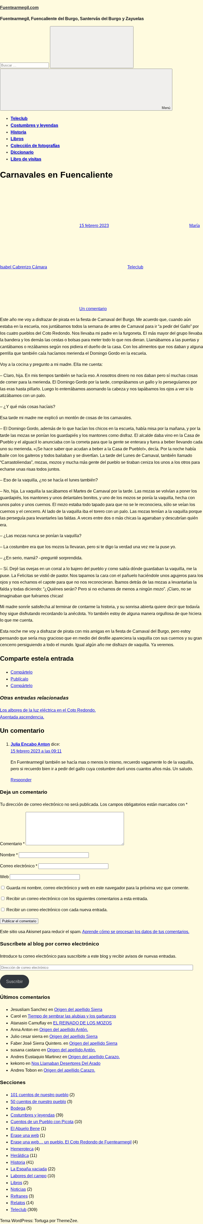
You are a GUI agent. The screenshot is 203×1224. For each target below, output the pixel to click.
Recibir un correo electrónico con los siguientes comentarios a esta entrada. (77, 898)
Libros (17, 138)
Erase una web (25, 1135)
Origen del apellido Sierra (78, 1009)
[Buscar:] (25, 65)
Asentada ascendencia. (22, 717)
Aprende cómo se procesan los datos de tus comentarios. (135, 931)
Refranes (19, 1196)
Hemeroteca (22, 1149)
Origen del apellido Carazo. (94, 1057)
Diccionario (22, 152)
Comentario (12, 844)
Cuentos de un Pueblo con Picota (42, 1121)
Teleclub (19, 118)
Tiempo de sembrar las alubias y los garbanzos (72, 1016)
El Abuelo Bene (25, 1128)
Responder (21, 780)
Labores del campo (29, 1176)
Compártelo (22, 672)
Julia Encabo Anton (30, 744)
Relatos (18, 1203)
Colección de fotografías (35, 145)
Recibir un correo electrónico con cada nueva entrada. (57, 910)
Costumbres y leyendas (34, 125)
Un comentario (93, 308)
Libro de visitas (26, 159)
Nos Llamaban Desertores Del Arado (65, 1063)
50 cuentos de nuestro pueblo (38, 1101)
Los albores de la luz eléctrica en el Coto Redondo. (48, 710)
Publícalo (19, 679)
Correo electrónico (18, 866)
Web (4, 877)
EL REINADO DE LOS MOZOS (82, 1023)
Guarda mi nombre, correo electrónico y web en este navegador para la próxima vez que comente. (97, 888)
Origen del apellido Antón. (63, 1029)
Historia (18, 132)
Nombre (9, 855)
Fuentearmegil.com (19, 7)
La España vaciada (29, 1169)
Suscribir (14, 981)
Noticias (18, 1189)
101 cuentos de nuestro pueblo (39, 1095)
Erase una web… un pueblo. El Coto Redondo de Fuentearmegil (71, 1142)
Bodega (18, 1108)
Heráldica (20, 1155)
